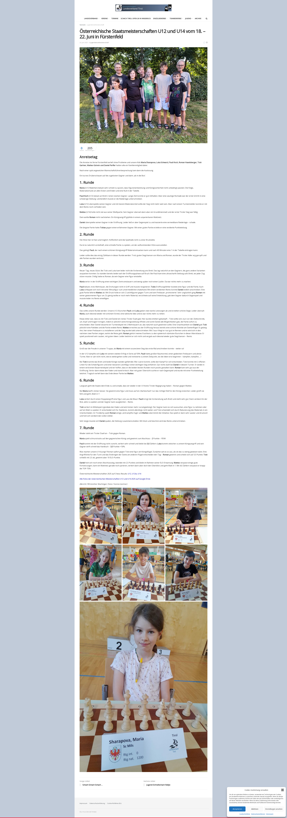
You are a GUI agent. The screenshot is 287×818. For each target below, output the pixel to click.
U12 (129, 473)
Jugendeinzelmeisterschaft (95, 25)
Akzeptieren (237, 809)
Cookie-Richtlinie (244, 814)
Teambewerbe (175, 18)
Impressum (269, 814)
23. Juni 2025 (84, 42)
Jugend (188, 18)
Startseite (83, 25)
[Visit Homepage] (143, 7)
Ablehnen (254, 809)
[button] (282, 790)
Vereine (104, 18)
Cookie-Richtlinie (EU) (114, 803)
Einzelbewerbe (159, 18)
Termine (114, 18)
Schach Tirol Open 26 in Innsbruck (136, 18)
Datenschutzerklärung (258, 814)
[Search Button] (206, 18)
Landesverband (91, 18)
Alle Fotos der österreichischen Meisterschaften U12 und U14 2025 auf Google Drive (115, 479)
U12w (134, 473)
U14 (139, 473)
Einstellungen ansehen (273, 809)
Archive (198, 18)
